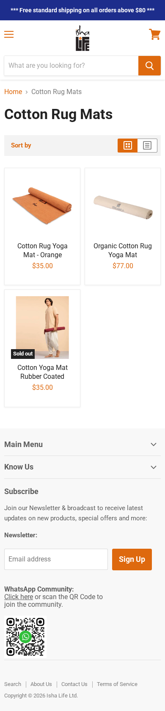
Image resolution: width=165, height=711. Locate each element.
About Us (41, 684)
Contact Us (74, 684)
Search (12, 684)
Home (13, 92)
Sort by (21, 145)
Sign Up (132, 559)
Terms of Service (117, 684)
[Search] (149, 65)
